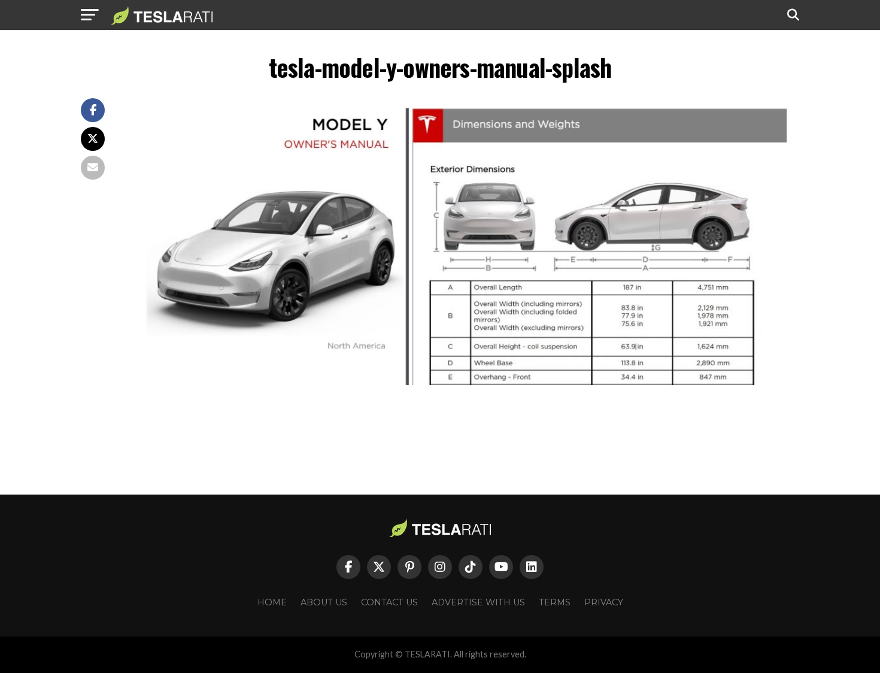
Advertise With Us (478, 602)
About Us (324, 602)
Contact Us (389, 602)
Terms (555, 602)
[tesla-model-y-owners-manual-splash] (464, 414)
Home (272, 602)
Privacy (603, 602)
